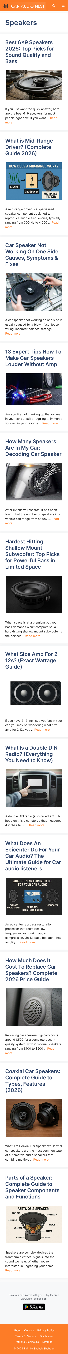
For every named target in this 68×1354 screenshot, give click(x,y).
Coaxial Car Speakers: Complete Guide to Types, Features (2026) (32, 1080)
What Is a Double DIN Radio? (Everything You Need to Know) (31, 754)
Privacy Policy (46, 1330)
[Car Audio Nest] (24, 5)
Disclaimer (46, 1336)
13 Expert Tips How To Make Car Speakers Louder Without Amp (33, 357)
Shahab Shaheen (44, 1348)
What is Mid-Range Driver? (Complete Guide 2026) (29, 146)
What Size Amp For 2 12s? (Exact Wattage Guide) (31, 660)
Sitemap (47, 1341)
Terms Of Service (25, 1336)
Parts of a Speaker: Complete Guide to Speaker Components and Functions (32, 1187)
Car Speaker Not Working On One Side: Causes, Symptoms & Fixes (32, 254)
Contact (29, 1330)
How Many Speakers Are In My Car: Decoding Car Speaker (33, 447)
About (17, 1330)
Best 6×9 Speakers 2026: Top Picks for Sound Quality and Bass (29, 51)
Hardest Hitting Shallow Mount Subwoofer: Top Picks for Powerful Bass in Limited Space (32, 554)
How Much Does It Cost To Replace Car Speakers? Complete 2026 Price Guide (31, 969)
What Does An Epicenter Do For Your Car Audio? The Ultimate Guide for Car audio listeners (33, 856)
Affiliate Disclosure (27, 1341)
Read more (13, 333)
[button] (53, 5)
